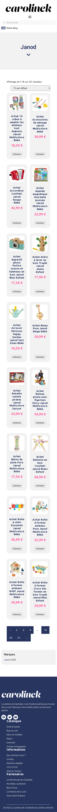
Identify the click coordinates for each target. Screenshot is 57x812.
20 (10, 637)
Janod (7, 659)
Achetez (17, 154)
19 (45, 630)
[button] (30, 17)
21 (18, 637)
